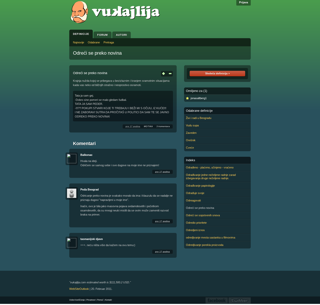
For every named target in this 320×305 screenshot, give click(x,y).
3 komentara (163, 126)
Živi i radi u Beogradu (198, 118)
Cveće (190, 147)
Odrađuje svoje (195, 193)
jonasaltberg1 (199, 98)
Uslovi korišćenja (77, 300)
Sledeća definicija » (217, 73)
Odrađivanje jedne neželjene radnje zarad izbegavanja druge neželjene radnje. (211, 176)
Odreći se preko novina (97, 53)
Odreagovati (193, 200)
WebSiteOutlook (79, 288)
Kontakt (108, 300)
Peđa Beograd (89, 189)
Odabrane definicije (199, 110)
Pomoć (100, 300)
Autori (121, 34)
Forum (102, 34)
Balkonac (86, 154)
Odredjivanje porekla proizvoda (204, 244)
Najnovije (78, 42)
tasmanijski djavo (91, 239)
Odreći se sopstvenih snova (203, 215)
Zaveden (191, 132)
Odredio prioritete (196, 222)
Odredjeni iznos (195, 230)
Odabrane (94, 42)
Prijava (243, 2)
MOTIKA (148, 126)
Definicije (81, 33)
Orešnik (191, 140)
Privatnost (90, 300)
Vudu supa (192, 125)
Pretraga (109, 42)
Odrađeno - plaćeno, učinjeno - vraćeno (210, 167)
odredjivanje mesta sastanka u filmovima (210, 237)
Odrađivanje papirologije (200, 185)
